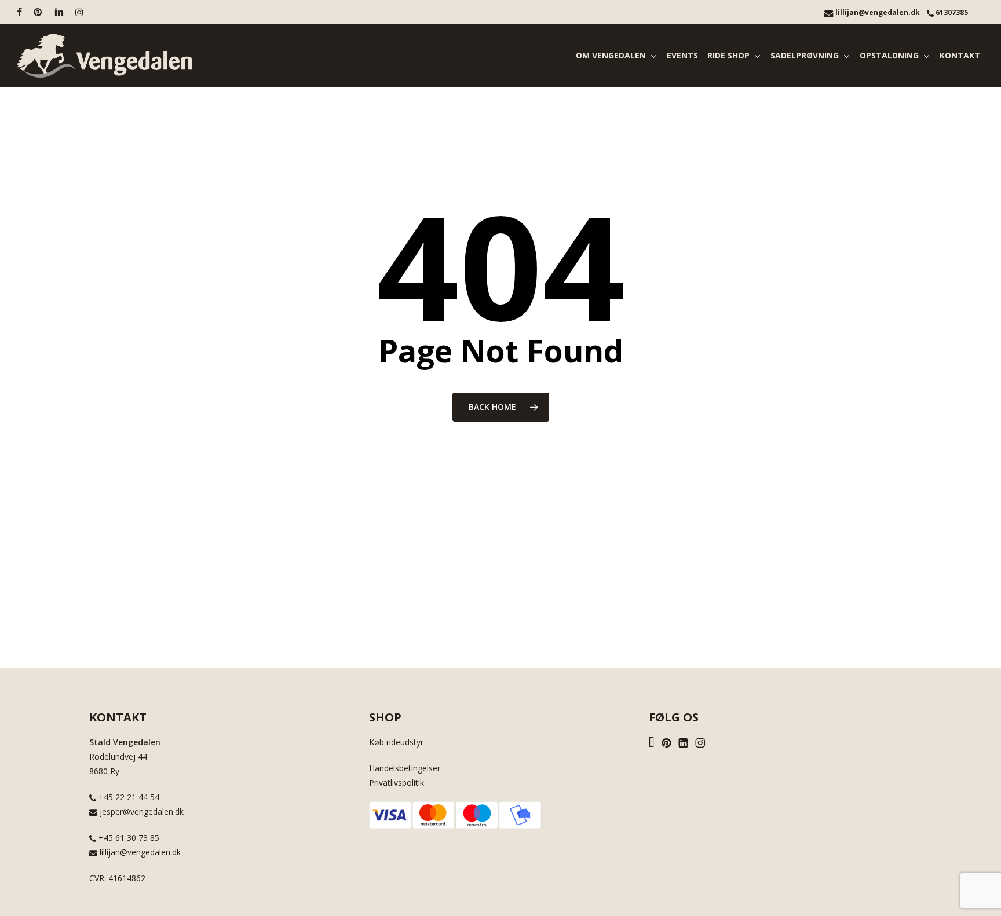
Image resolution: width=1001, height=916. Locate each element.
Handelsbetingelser (404, 768)
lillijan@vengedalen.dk (877, 12)
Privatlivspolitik (396, 782)
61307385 (951, 12)
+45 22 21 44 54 (127, 797)
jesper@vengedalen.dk (140, 811)
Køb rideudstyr (396, 742)
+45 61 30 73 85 (127, 837)
